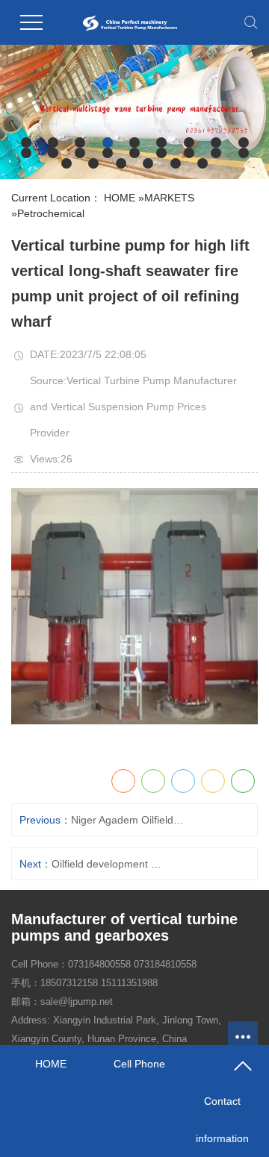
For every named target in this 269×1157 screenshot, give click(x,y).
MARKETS (169, 198)
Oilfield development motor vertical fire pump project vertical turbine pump (109, 864)
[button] (26, 142)
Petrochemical (50, 213)
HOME (119, 198)
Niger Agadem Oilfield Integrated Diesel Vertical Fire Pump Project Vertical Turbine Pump (128, 820)
